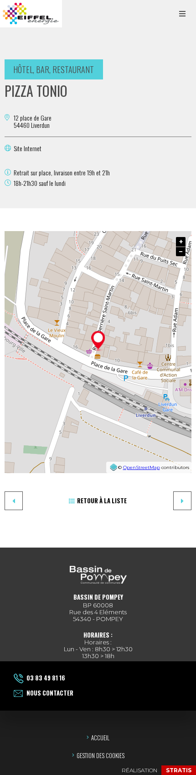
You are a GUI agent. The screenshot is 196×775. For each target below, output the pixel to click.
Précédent (14, 500)
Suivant (182, 500)
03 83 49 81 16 (45, 677)
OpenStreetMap (141, 467)
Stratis (178, 770)
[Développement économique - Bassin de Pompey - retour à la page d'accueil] (31, 13)
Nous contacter (49, 692)
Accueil (100, 737)
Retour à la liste (102, 500)
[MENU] (182, 13)
